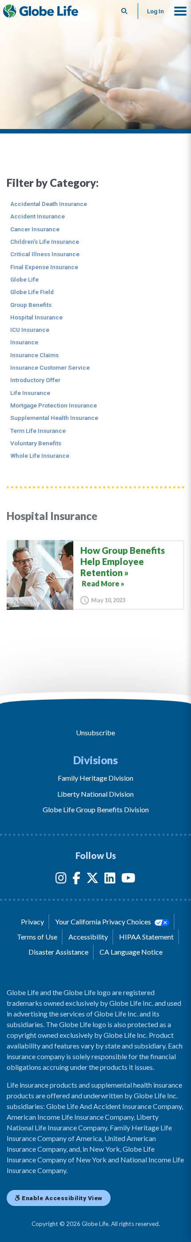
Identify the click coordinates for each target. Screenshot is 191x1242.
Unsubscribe (95, 732)
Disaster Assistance (58, 952)
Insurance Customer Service (50, 367)
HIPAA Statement (146, 936)
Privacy (32, 921)
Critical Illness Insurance (45, 254)
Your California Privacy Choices (103, 921)
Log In (155, 11)
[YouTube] (128, 879)
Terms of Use (37, 936)
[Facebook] (76, 879)
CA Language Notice (131, 952)
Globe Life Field (32, 291)
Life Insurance (30, 392)
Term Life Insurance (38, 430)
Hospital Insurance (36, 317)
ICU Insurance (29, 329)
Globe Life (24, 279)
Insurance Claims (34, 355)
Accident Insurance (37, 216)
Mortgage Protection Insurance (53, 405)
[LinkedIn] (109, 879)
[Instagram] (61, 879)
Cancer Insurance (35, 229)
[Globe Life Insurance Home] (40, 11)
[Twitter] (92, 879)
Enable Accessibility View (61, 1198)
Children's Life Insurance (44, 241)
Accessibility (88, 936)
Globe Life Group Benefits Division (96, 809)
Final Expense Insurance (44, 266)
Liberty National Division (95, 794)
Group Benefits (31, 304)
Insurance (24, 342)
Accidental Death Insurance (48, 203)
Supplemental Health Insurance (54, 417)
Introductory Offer (35, 379)
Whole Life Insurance (39, 455)
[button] (180, 11)
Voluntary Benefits (35, 443)
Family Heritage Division (95, 778)
